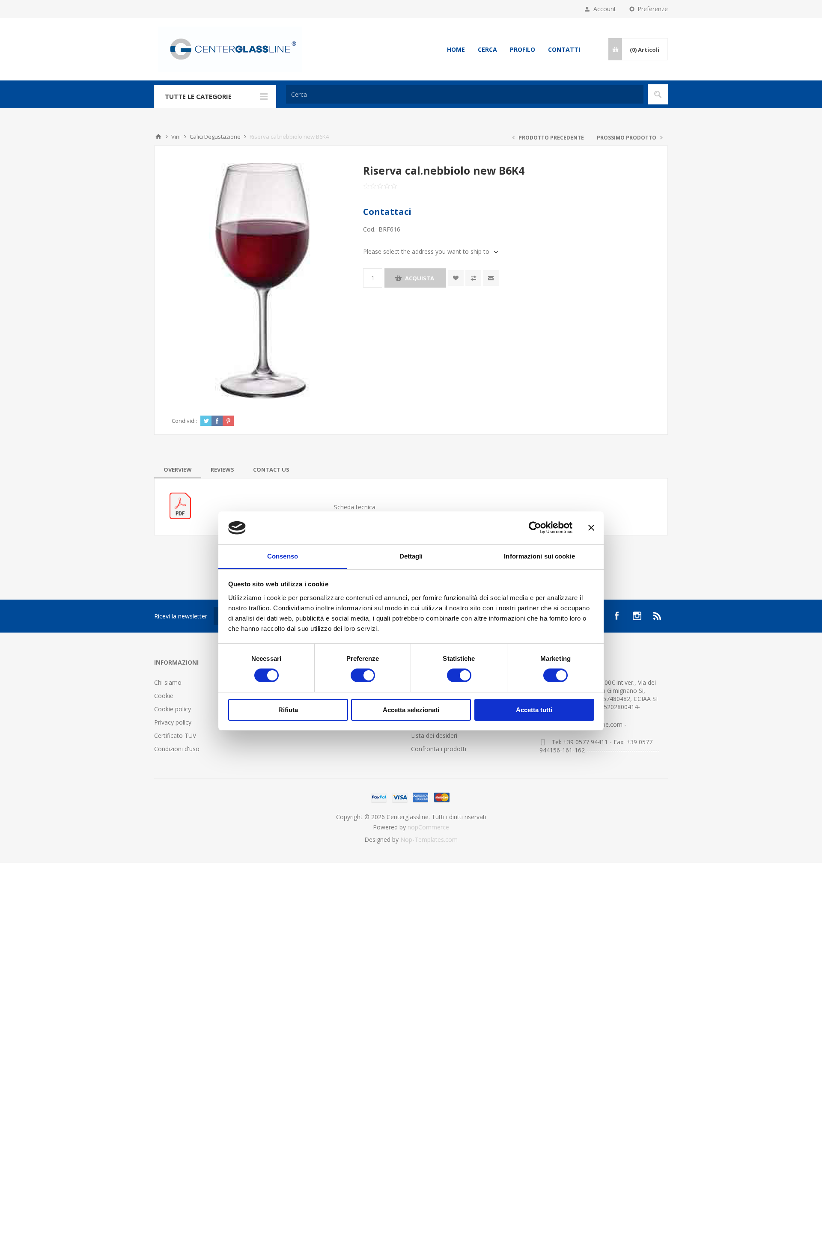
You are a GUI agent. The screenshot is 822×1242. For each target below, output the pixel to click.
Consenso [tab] (282, 556)
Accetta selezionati (411, 709)
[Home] (158, 136)
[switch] (363, 675)
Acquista (419, 278)
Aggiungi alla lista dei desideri (456, 278)
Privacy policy (172, 722)
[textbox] (464, 94)
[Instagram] (637, 616)
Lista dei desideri (434, 735)
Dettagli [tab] (411, 556)
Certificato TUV (175, 735)
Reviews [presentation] (222, 469)
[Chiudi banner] (591, 528)
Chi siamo (168, 682)
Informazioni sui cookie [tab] (539, 556)
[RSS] (657, 616)
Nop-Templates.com (429, 839)
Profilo (522, 49)
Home (456, 49)
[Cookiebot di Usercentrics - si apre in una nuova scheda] (534, 527)
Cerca (487, 49)
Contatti (564, 49)
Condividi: (184, 421)
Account (604, 9)
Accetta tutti (534, 709)
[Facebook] (616, 616)
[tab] (177, 469)
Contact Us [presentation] (271, 469)
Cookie (163, 696)
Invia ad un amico (491, 278)
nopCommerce (428, 827)
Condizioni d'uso (177, 749)
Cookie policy (172, 709)
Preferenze (652, 9)
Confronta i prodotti (438, 749)
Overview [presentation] (178, 469)
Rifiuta (288, 709)
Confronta (473, 278)
